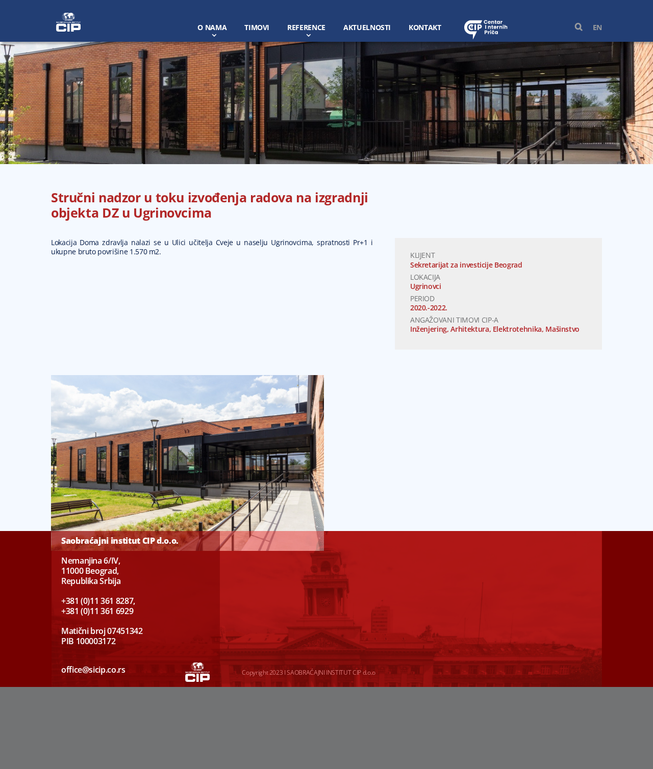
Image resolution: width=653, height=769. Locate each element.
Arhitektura (469, 329)
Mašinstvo (562, 329)
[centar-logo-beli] (486, 23)
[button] (574, 27)
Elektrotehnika (517, 329)
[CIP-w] (68, 16)
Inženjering (428, 329)
